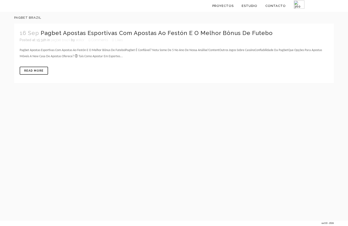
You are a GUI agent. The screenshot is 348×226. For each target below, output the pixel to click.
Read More (34, 70)
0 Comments (98, 40)
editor (80, 40)
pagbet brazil (60, 40)
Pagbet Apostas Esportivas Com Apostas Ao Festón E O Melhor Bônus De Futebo (157, 33)
